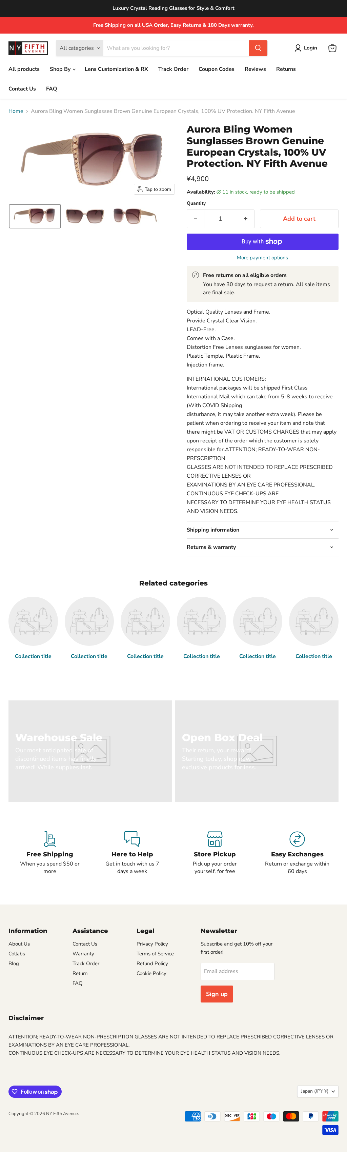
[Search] (258, 48)
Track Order (173, 69)
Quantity (196, 203)
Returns (286, 69)
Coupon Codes (216, 69)
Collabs (16, 953)
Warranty (83, 953)
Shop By (61, 69)
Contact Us (22, 89)
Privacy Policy (152, 943)
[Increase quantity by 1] (245, 219)
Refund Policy (152, 963)
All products (24, 69)
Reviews (255, 69)
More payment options (262, 258)
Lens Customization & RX (116, 69)
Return (80, 973)
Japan (314, 1091)
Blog (13, 963)
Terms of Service (155, 953)
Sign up (217, 994)
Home (15, 111)
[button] (307, 48)
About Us (19, 943)
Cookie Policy (151, 973)
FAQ (51, 89)
